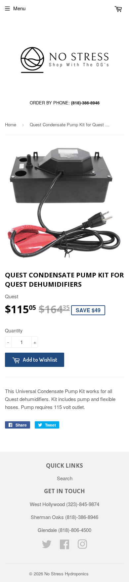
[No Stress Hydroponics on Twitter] (47, 546)
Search (64, 478)
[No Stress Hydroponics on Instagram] (82, 546)
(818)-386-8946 (85, 103)
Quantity (13, 330)
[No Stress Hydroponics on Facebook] (64, 546)
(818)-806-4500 (74, 529)
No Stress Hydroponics (66, 573)
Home (10, 124)
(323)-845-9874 (82, 503)
